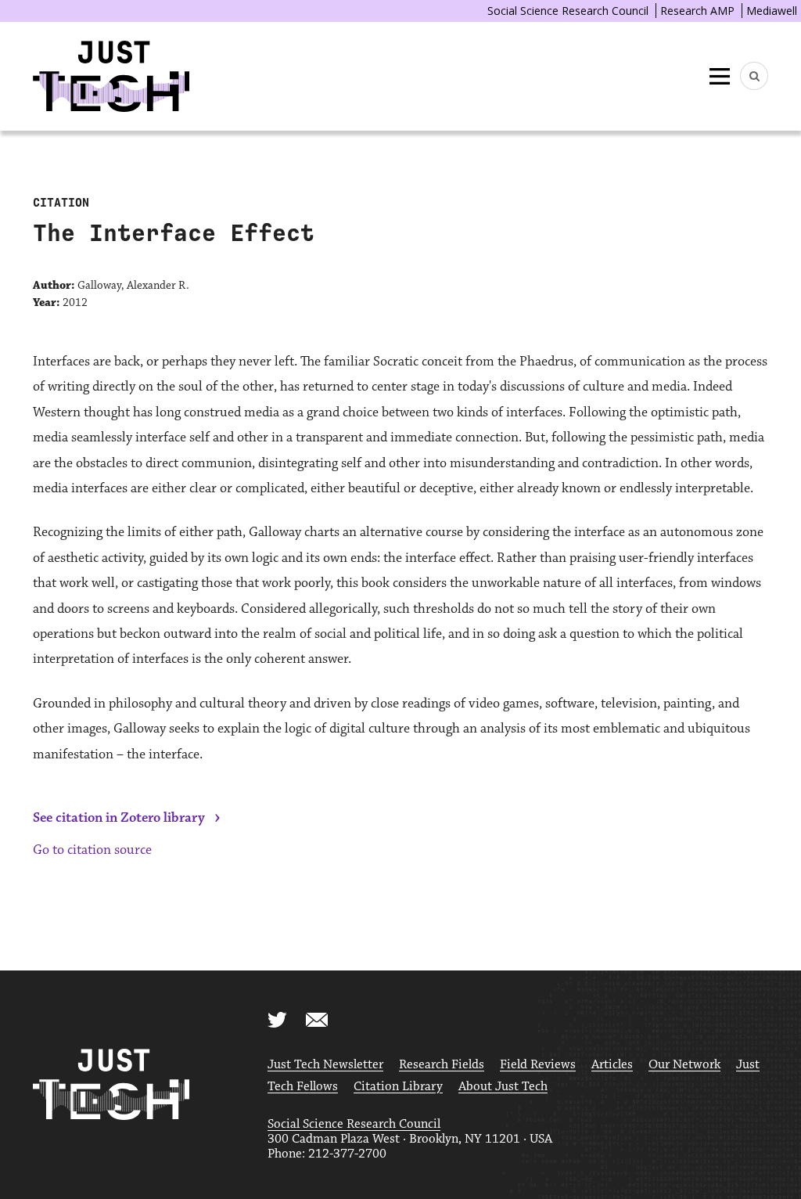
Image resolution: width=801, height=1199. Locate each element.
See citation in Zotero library (119, 817)
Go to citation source (92, 850)
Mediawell (771, 10)
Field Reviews (538, 1065)
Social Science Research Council (567, 10)
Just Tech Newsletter (325, 1065)
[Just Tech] (111, 76)
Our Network (684, 1065)
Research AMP (697, 10)
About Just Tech (503, 1086)
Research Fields (441, 1065)
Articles (612, 1065)
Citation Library (398, 1086)
